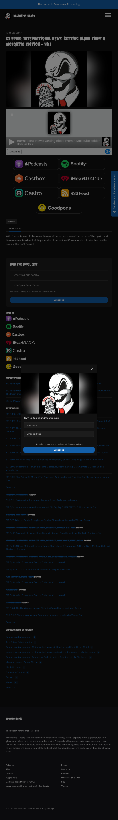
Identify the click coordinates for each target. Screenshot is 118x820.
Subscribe (59, 449)
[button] (92, 369)
